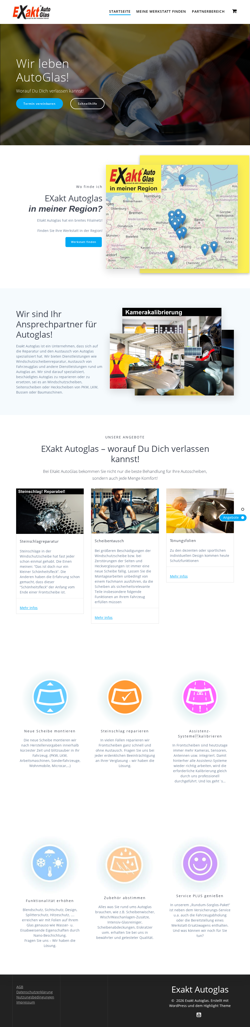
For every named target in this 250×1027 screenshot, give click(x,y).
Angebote (231, 517)
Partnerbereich (208, 11)
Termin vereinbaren (39, 103)
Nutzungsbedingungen (35, 997)
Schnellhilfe (87, 103)
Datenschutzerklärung (34, 992)
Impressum (25, 1002)
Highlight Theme (217, 1005)
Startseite (120, 11)
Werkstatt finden (83, 242)
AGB (19, 987)
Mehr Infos (29, 607)
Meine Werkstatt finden (161, 11)
